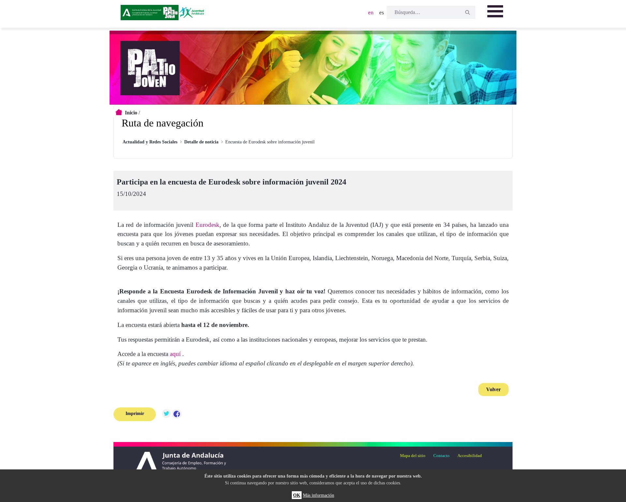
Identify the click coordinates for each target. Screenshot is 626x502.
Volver (493, 389)
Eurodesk (207, 224)
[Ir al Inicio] (163, 14)
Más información (318, 495)
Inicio (131, 112)
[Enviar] (467, 12)
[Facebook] (176, 414)
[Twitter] (166, 414)
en (371, 12)
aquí (175, 353)
